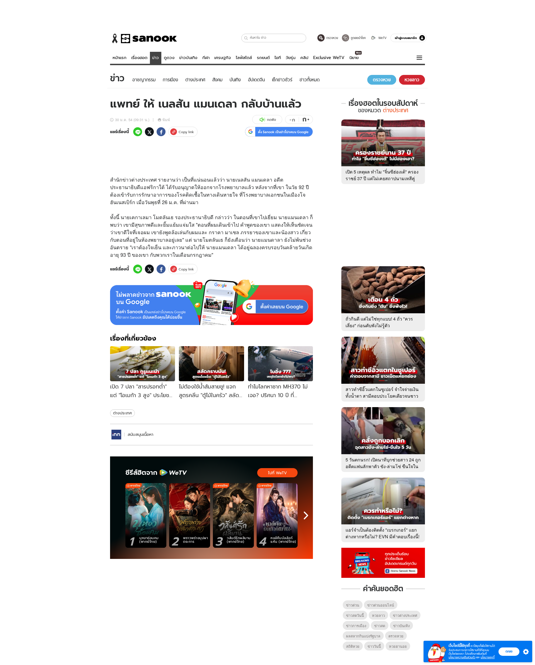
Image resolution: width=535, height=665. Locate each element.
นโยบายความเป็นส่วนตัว (462, 657)
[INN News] (116, 434)
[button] (246, 38)
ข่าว (155, 58)
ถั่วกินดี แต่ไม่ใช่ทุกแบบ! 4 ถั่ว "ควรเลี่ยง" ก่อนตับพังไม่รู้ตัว (379, 322)
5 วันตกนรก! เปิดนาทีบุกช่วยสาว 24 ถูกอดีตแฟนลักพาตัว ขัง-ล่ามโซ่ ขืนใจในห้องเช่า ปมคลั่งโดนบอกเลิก (383, 466)
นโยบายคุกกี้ (488, 657)
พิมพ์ (166, 119)
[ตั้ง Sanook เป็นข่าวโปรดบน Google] (211, 302)
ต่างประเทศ (122, 413)
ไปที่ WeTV (277, 473)
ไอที (277, 58)
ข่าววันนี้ (374, 646)
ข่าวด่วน (352, 605)
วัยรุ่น (290, 58)
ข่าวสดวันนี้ (355, 615)
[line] (137, 131)
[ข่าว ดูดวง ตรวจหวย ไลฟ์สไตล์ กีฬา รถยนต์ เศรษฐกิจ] (143, 38)
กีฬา (206, 58)
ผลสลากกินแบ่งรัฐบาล (363, 636)
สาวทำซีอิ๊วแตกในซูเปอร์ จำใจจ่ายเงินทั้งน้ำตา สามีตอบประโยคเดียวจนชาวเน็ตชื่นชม (382, 396)
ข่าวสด (379, 625)
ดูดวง (169, 58)
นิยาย (354, 58)
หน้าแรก (120, 58)
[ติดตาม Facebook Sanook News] (383, 562)
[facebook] (161, 131)
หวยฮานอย (398, 646)
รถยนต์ (263, 58)
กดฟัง (271, 119)
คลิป (304, 58)
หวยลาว (378, 615)
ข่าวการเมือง (356, 625)
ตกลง (508, 651)
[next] (306, 515)
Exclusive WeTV (328, 58)
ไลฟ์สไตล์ (244, 58)
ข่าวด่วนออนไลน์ (380, 605)
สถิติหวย (352, 646)
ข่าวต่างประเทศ (405, 615)
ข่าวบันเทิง (188, 58)
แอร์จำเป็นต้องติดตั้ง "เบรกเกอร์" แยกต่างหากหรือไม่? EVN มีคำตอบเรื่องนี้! (382, 533)
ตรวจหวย (395, 636)
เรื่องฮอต (139, 58)
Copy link (186, 131)
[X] (149, 131)
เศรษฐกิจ (222, 58)
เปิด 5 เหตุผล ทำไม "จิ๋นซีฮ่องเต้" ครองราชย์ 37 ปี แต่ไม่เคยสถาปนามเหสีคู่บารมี (382, 178)
